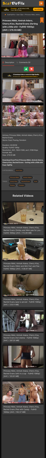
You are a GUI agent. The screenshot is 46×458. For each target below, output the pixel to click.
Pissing (12, 185)
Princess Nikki (14, 177)
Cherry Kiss (13, 181)
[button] (41, 3)
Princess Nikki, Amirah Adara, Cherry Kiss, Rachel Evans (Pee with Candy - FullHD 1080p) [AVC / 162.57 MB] (21, 409)
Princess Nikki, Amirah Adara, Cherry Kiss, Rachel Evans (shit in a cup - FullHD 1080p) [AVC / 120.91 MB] (22, 373)
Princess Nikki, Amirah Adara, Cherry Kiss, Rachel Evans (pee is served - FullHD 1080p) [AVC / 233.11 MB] (22, 302)
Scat (35, 181)
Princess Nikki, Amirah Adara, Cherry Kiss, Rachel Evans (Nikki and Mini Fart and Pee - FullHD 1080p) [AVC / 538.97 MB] (22, 266)
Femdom (21, 185)
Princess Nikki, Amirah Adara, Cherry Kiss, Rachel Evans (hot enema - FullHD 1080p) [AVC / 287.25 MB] (21, 338)
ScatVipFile (11, 14)
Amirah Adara (27, 177)
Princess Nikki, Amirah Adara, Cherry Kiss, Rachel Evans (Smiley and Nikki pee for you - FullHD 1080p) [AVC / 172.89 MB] (23, 230)
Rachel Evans (25, 181)
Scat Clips (20, 14)
